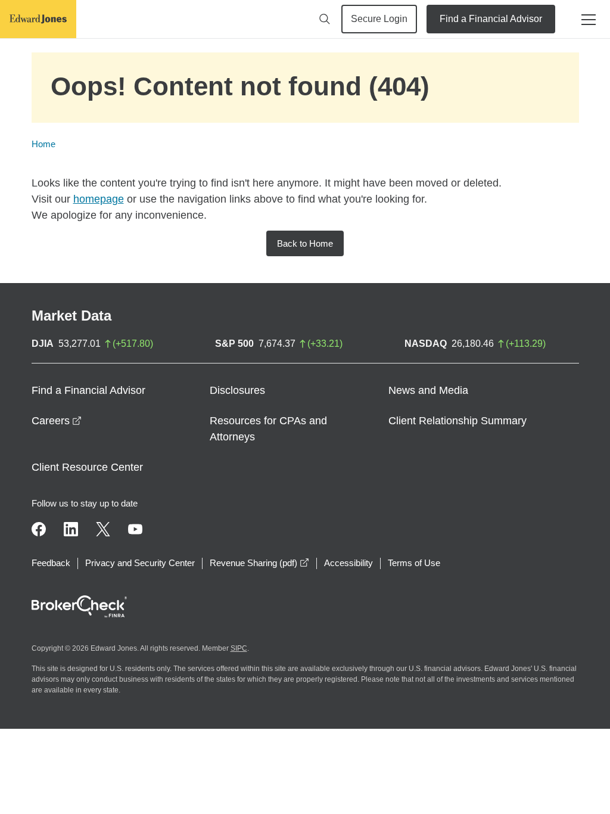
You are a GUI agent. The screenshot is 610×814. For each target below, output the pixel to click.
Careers (57, 421)
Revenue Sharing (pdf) (259, 563)
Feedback (51, 563)
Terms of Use (414, 563)
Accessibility (348, 563)
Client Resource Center (87, 467)
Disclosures (237, 390)
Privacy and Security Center (140, 563)
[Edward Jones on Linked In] (71, 529)
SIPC (239, 648)
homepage (98, 199)
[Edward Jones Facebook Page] (39, 529)
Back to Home (305, 243)
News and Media (428, 390)
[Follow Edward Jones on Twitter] (103, 529)
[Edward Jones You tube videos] (135, 529)
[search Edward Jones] (325, 19)
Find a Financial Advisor (491, 19)
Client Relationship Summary (457, 421)
